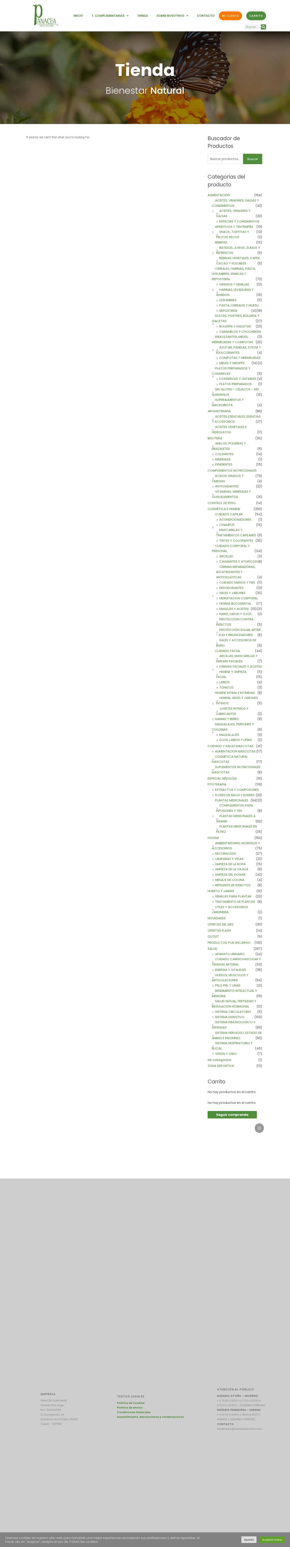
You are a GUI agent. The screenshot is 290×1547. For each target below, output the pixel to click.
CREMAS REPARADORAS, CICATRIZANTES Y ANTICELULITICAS (235, 572)
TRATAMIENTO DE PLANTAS (235, 901)
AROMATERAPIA (219, 411)
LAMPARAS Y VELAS (229, 859)
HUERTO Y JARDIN (221, 891)
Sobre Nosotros (170, 16)
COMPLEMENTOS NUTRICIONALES (232, 470)
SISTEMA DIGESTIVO (229, 1017)
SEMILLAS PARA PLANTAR (233, 896)
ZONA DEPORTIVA (221, 1065)
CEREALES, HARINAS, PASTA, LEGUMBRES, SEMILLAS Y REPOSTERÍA (234, 273)
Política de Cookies (131, 1403)
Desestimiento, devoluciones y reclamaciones (150, 1417)
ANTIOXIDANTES (227, 486)
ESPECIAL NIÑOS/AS (222, 778)
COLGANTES (224, 454)
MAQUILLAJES (229, 734)
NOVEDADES (217, 918)
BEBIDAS (221, 242)
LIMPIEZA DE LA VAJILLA (231, 869)
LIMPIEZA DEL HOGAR (230, 874)
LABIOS (224, 682)
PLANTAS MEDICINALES (231, 800)
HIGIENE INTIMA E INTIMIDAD (235, 692)
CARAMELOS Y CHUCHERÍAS (240, 331)
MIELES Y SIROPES (232, 363)
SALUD (212, 948)
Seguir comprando (232, 1114)
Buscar (252, 159)
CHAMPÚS (227, 525)
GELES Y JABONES (232, 593)
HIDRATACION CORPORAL (238, 598)
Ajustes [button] (249, 1540)
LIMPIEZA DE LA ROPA (230, 864)
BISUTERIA (215, 438)
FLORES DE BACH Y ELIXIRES (235, 795)
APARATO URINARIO (230, 954)
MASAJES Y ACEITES (234, 609)
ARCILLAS (226, 556)
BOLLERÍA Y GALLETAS (235, 326)
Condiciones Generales (134, 1412)
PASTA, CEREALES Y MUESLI (239, 305)
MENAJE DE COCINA (229, 880)
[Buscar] (263, 26)
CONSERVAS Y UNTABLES (237, 378)
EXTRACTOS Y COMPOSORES (237, 789)
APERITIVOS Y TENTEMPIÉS (234, 226)
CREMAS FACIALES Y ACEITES (240, 666)
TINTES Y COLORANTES (236, 540)
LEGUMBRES (228, 300)
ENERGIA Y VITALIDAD (230, 969)
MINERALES (223, 459)
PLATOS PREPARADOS (235, 384)
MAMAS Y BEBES (227, 719)
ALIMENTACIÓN (219, 195)
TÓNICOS (226, 687)
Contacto (206, 16)
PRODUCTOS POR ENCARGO (229, 942)
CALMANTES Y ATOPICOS (238, 561)
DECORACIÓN (225, 853)
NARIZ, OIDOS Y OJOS (235, 614)
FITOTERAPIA (217, 784)
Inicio (78, 16)
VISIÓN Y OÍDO (226, 1053)
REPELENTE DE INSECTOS (233, 885)
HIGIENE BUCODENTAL (235, 603)
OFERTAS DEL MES (221, 924)
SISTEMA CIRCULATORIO (233, 1011)
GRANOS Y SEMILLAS (234, 284)
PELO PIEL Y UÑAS (227, 985)
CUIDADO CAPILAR (229, 514)
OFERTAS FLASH (219, 930)
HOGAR (213, 838)
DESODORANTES (231, 588)
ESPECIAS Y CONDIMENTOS (239, 221)
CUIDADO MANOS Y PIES (237, 582)
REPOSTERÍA (228, 310)
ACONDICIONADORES (235, 519)
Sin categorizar (219, 1060)
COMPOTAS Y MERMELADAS (239, 357)
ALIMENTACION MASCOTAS (235, 751)
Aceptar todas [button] (272, 1540)
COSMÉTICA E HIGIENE (224, 509)
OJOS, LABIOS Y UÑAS (235, 740)
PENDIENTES (223, 464)
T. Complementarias (108, 16)
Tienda (142, 16)
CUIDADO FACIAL (227, 650)
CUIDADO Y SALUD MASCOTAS (230, 746)
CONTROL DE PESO (222, 503)
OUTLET (213, 936)
